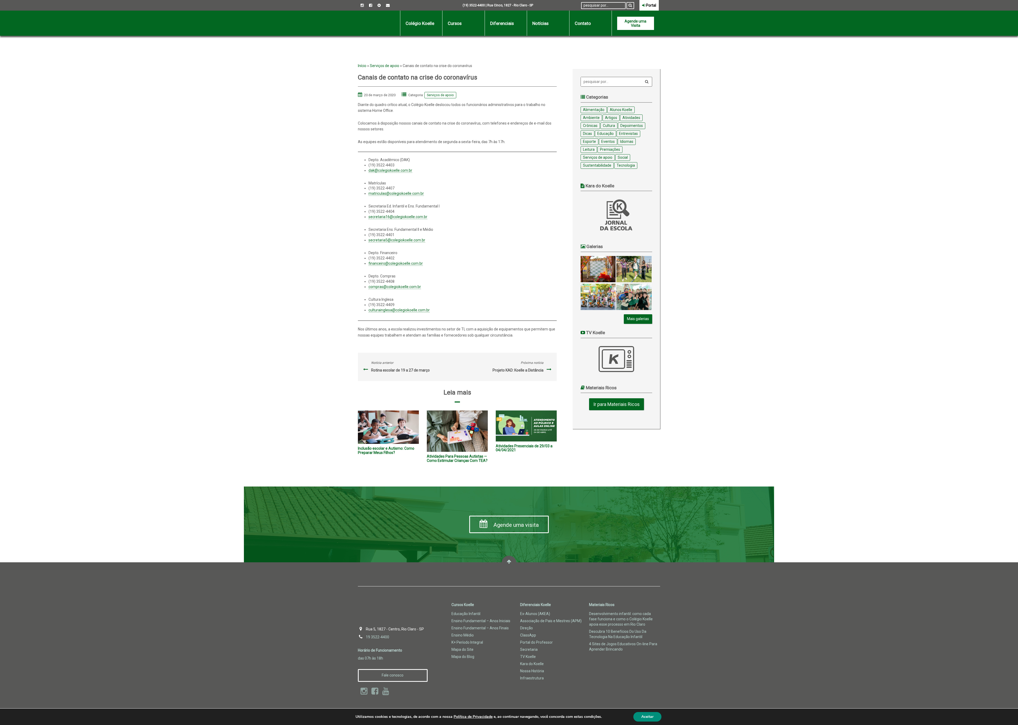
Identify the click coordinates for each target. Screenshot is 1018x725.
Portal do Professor (536, 642)
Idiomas (626, 141)
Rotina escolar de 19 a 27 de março (400, 370)
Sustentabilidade (597, 165)
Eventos (608, 141)
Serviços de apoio (384, 66)
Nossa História (532, 671)
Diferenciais (502, 23)
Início (362, 66)
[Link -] (362, 5)
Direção (526, 628)
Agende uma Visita (635, 23)
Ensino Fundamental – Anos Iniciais (480, 621)
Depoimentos (631, 125)
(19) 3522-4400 (474, 5)
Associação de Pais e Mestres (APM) (551, 621)
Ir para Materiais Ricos (616, 404)
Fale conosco (392, 675)
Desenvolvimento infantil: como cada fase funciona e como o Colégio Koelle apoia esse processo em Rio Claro (621, 619)
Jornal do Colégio (616, 215)
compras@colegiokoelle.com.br (394, 287)
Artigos (611, 118)
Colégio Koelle (420, 23)
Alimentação (593, 110)
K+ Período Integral (467, 642)
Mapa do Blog (462, 657)
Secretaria (529, 649)
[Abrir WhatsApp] (1005, 712)
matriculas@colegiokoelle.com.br (396, 193)
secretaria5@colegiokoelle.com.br (396, 240)
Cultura (609, 125)
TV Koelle (616, 359)
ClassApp (528, 635)
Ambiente (591, 118)
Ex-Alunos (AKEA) (535, 614)
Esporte (589, 141)
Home (379, 23)
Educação (605, 133)
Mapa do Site (462, 649)
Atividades (631, 118)
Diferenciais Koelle (535, 605)
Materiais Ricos (602, 605)
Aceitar (647, 716)
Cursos (455, 23)
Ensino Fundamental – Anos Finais (480, 628)
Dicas (587, 133)
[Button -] (630, 5)
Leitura (589, 149)
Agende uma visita (515, 525)
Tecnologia (626, 165)
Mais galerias (638, 319)
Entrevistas (628, 133)
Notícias (540, 23)
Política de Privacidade (473, 716)
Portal (650, 5)
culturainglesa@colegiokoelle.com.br (399, 310)
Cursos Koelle (462, 605)
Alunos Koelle (621, 110)
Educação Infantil (465, 614)
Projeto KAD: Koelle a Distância (518, 370)
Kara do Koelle (532, 664)
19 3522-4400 (377, 637)
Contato (583, 23)
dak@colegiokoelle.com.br (390, 170)
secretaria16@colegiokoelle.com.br (397, 217)
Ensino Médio (462, 635)
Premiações (610, 149)
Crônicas (590, 125)
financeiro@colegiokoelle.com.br (395, 263)
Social (623, 157)
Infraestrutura (532, 678)
